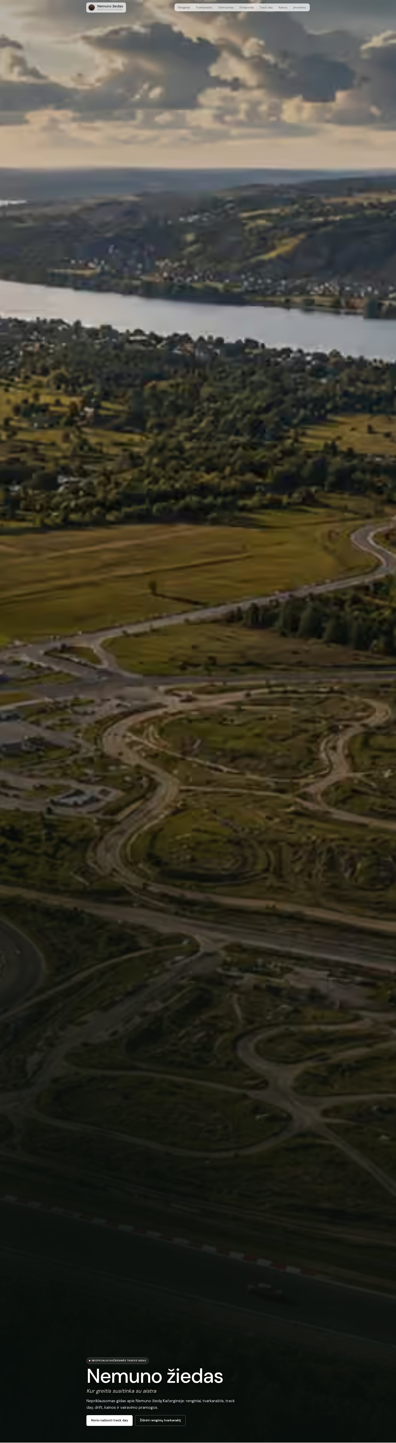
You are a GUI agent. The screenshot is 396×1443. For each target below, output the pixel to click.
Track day (266, 7)
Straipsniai (246, 7)
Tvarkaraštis (204, 7)
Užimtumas (226, 7)
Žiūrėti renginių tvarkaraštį (160, 1420)
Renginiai (184, 7)
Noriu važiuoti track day (109, 1420)
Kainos (283, 7)
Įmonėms (299, 7)
